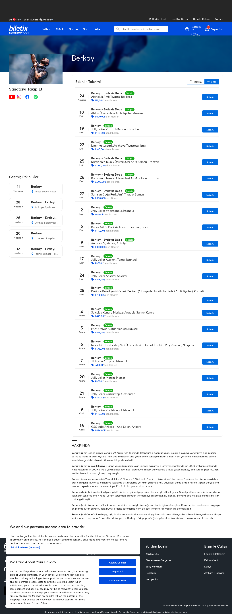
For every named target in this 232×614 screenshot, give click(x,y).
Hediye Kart (158, 19)
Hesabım (151, 573)
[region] (73, 564)
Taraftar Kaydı (179, 19)
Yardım (219, 19)
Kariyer (208, 566)
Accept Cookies (118, 562)
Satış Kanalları (154, 566)
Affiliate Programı (214, 573)
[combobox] (143, 29)
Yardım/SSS (152, 554)
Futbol (46, 29)
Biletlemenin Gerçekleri (159, 560)
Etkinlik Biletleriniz (214, 554)
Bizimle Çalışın (201, 19)
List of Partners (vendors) (25, 547)
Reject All (117, 571)
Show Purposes (117, 580)
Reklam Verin (211, 560)
